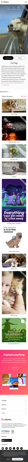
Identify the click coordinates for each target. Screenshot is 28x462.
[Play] (14, 29)
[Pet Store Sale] (14, 151)
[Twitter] (14, 448)
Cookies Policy (21, 455)
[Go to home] (5, 2)
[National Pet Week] (14, 238)
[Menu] (26, 2)
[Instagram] (12, 432)
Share (20, 58)
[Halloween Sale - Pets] (14, 128)
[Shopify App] (14, 440)
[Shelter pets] (14, 260)
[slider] (1, 52)
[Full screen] (26, 50)
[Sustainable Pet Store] (14, 330)
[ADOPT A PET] (14, 292)
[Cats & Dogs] (14, 106)
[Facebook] (5, 431)
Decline (8, 459)
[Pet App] (14, 168)
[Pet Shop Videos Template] (14, 200)
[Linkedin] (17, 448)
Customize (8, 58)
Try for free (14, 367)
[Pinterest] (21, 448)
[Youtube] (10, 448)
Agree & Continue (17, 459)
